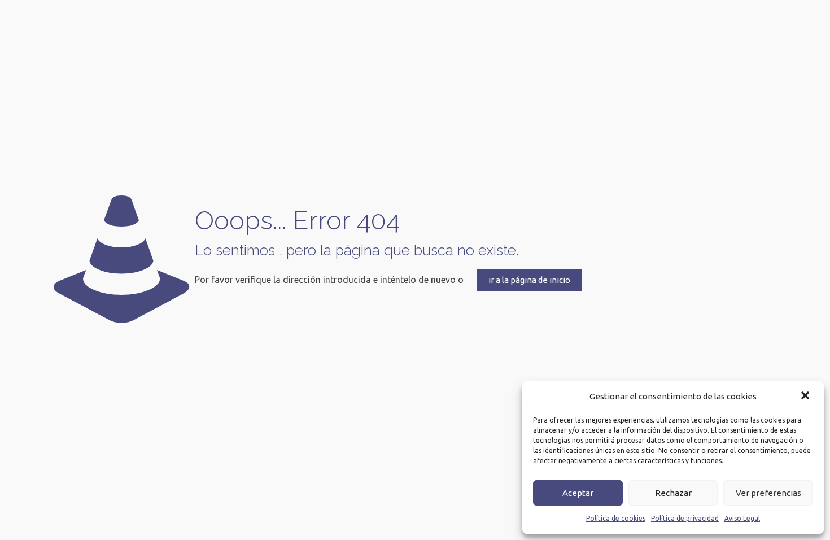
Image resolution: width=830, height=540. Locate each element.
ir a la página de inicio (529, 280)
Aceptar (577, 493)
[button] (806, 396)
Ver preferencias (768, 493)
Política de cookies (615, 518)
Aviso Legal (742, 518)
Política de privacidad (685, 518)
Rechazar (673, 493)
